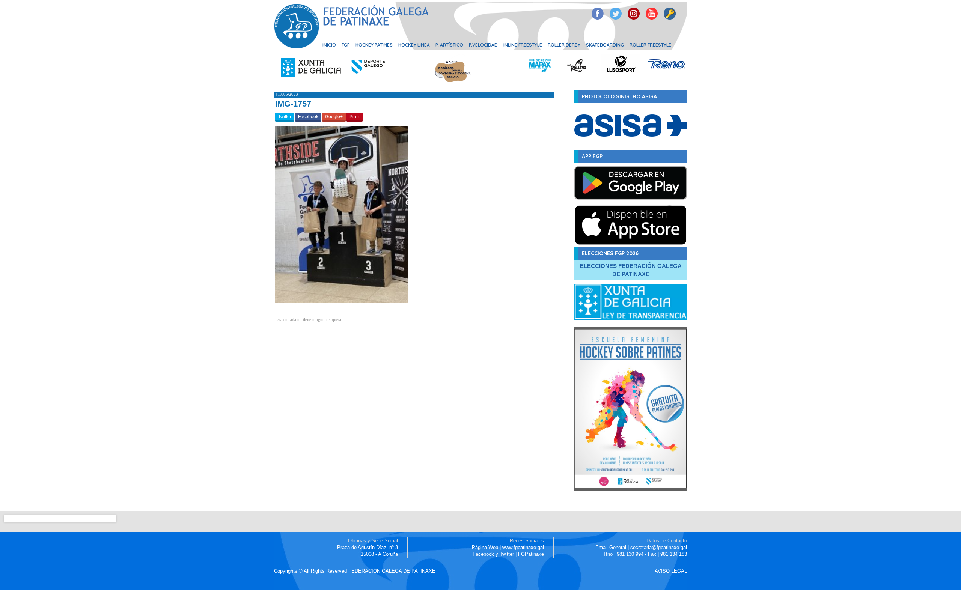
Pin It (354, 116)
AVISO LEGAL (671, 571)
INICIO (329, 45)
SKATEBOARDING (605, 45)
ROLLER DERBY (564, 45)
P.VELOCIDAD (483, 45)
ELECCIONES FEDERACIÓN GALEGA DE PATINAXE (631, 270)
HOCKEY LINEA (414, 45)
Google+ (334, 116)
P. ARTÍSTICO (449, 45)
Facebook (308, 116)
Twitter (284, 116)
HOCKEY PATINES (374, 45)
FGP (346, 45)
